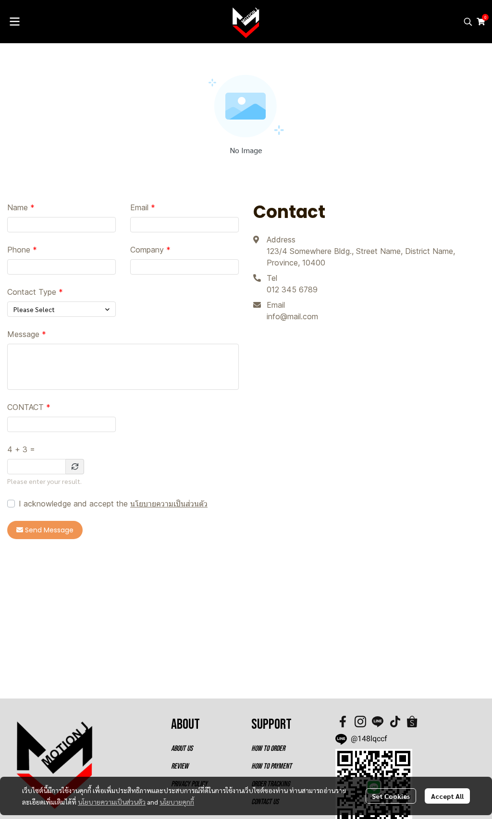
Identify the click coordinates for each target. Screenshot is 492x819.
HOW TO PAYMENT (271, 766)
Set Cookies (391, 796)
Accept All (447, 796)
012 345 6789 (292, 289)
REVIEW (179, 766)
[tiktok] (395, 721)
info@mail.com (292, 316)
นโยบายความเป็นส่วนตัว (169, 503)
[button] (468, 21)
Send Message (49, 530)
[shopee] (412, 721)
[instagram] (360, 721)
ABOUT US (182, 748)
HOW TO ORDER (268, 748)
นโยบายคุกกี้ (177, 801)
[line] (377, 721)
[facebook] (343, 721)
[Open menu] (14, 21)
